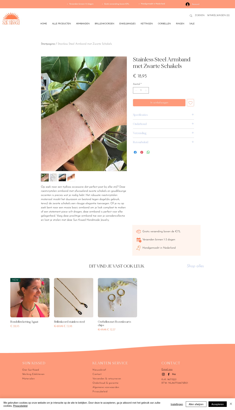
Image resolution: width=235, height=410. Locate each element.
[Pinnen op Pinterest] (142, 152)
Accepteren (217, 404)
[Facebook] (168, 374)
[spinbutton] (141, 90)
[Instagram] (163, 374)
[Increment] (146, 90)
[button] (219, 15)
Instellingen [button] (177, 404)
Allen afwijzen (196, 404)
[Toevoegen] (190, 102)
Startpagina (48, 44)
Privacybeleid (20, 405)
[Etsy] (174, 374)
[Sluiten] (231, 404)
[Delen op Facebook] (135, 152)
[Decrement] (135, 90)
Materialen (28, 378)
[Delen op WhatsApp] (148, 152)
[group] (117, 309)
